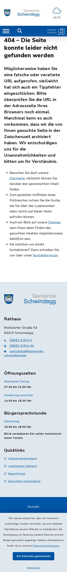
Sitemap (54, 222)
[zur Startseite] (21, 13)
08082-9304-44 (22, 346)
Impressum (33, 567)
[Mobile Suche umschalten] (20, 31)
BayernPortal (16, 474)
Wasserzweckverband (22, 458)
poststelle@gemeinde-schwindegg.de (24, 353)
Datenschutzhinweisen (46, 545)
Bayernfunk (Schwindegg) (24, 481)
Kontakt (34, 507)
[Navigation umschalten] (6, 31)
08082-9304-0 (21, 340)
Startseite (17, 178)
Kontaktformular (45, 255)
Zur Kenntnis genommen (33, 556)
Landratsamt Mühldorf (22, 466)
